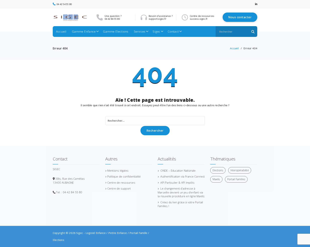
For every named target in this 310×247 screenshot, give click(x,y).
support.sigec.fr (154, 18)
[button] (253, 31)
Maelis (216, 179)
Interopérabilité (240, 170)
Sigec (156, 31)
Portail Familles (236, 179)
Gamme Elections (115, 31)
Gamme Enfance (84, 31)
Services (139, 31)
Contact (173, 31)
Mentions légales (117, 170)
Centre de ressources (121, 182)
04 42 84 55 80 (112, 18)
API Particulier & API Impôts (177, 182)
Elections (218, 170)
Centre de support (119, 188)
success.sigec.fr (199, 18)
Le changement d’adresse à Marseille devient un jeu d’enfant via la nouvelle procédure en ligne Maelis (181, 192)
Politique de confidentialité (124, 176)
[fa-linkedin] (256, 4)
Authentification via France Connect (182, 176)
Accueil (61, 31)
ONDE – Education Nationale (178, 170)
